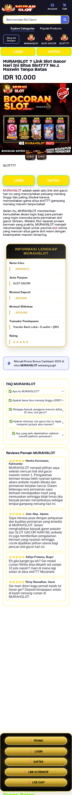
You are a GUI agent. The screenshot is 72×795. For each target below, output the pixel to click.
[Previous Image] (3, 119)
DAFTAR (54, 51)
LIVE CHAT (38, 783)
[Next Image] (69, 119)
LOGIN (18, 51)
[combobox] (32, 20)
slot (54, 228)
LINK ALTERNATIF (38, 772)
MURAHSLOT (12, 190)
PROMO (38, 739)
